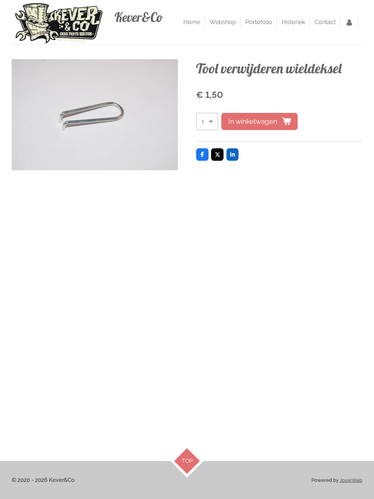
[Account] (349, 22)
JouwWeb (351, 480)
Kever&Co (139, 17)
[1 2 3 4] (207, 121)
